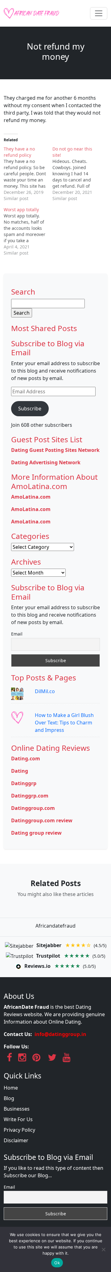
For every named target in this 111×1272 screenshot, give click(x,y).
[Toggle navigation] (98, 13)
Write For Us (18, 1119)
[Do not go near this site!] (76, 174)
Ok (57, 1262)
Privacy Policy (19, 1129)
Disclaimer (16, 1140)
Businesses (17, 1108)
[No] (103, 1249)
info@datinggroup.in (60, 1034)
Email (17, 634)
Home (11, 1087)
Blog (9, 1098)
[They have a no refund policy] (28, 174)
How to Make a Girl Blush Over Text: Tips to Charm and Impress (64, 722)
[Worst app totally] (28, 231)
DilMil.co (45, 691)
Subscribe (29, 408)
